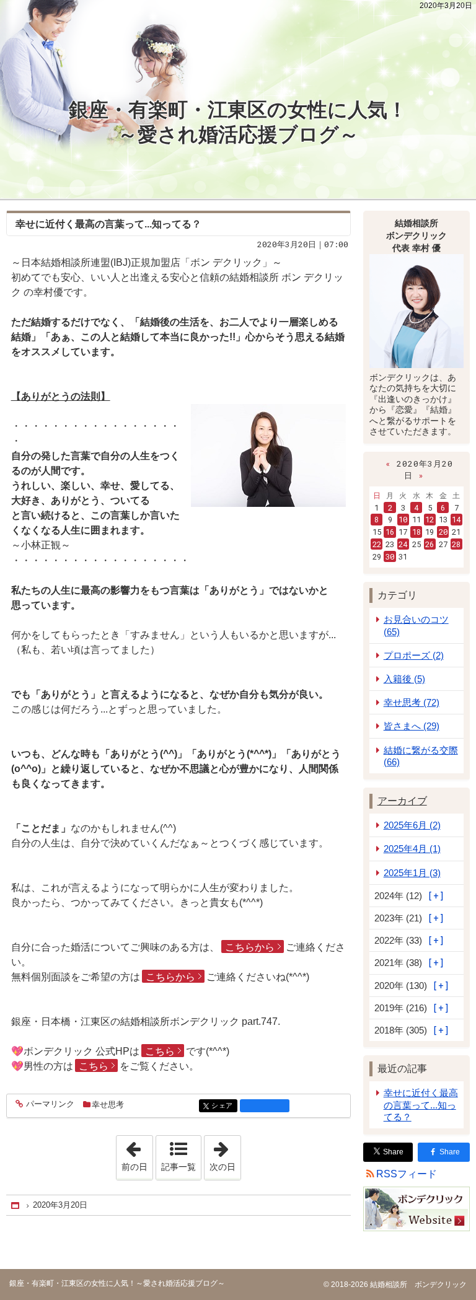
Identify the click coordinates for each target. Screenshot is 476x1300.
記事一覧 (178, 1167)
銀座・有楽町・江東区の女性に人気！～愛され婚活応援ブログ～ (238, 122)
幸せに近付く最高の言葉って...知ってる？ (421, 1104)
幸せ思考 (108, 1104)
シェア (224, 1106)
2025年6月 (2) (412, 825)
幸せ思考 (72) (411, 702)
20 (443, 532)
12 (429, 519)
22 (376, 544)
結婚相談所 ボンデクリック (417, 1284)
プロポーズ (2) (414, 655)
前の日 (136, 1154)
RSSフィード (406, 1174)
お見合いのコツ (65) (416, 625)
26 (429, 544)
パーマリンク (50, 1104)
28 (456, 544)
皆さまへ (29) (411, 726)
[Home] (16, 1205)
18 (416, 532)
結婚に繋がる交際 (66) (421, 756)
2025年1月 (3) (412, 872)
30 (390, 556)
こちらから (250, 947)
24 (403, 544)
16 (390, 532)
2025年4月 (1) (412, 848)
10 (403, 519)
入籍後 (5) (404, 679)
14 (456, 519)
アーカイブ (402, 801)
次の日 (224, 1154)
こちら (160, 1051)
